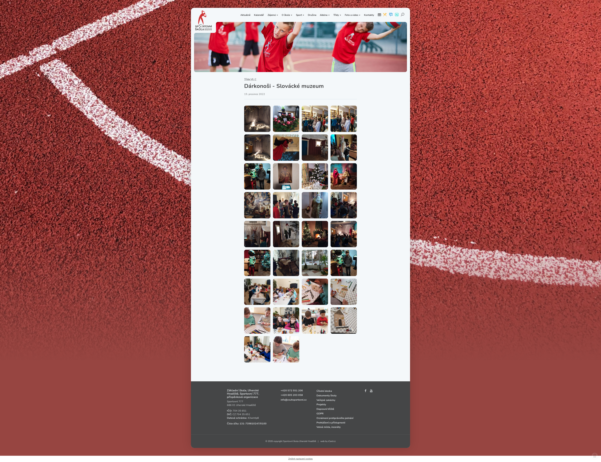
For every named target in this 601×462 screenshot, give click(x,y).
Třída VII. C (250, 79)
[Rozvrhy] (379, 15)
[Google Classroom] (396, 15)
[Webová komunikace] (391, 15)
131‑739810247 (249, 423)
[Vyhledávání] (402, 15)
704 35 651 (240, 410)
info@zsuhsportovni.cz (294, 400)
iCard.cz (332, 441)
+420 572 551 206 (292, 390)
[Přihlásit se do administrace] (595, 456)
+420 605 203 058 (292, 395)
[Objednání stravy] (385, 15)
